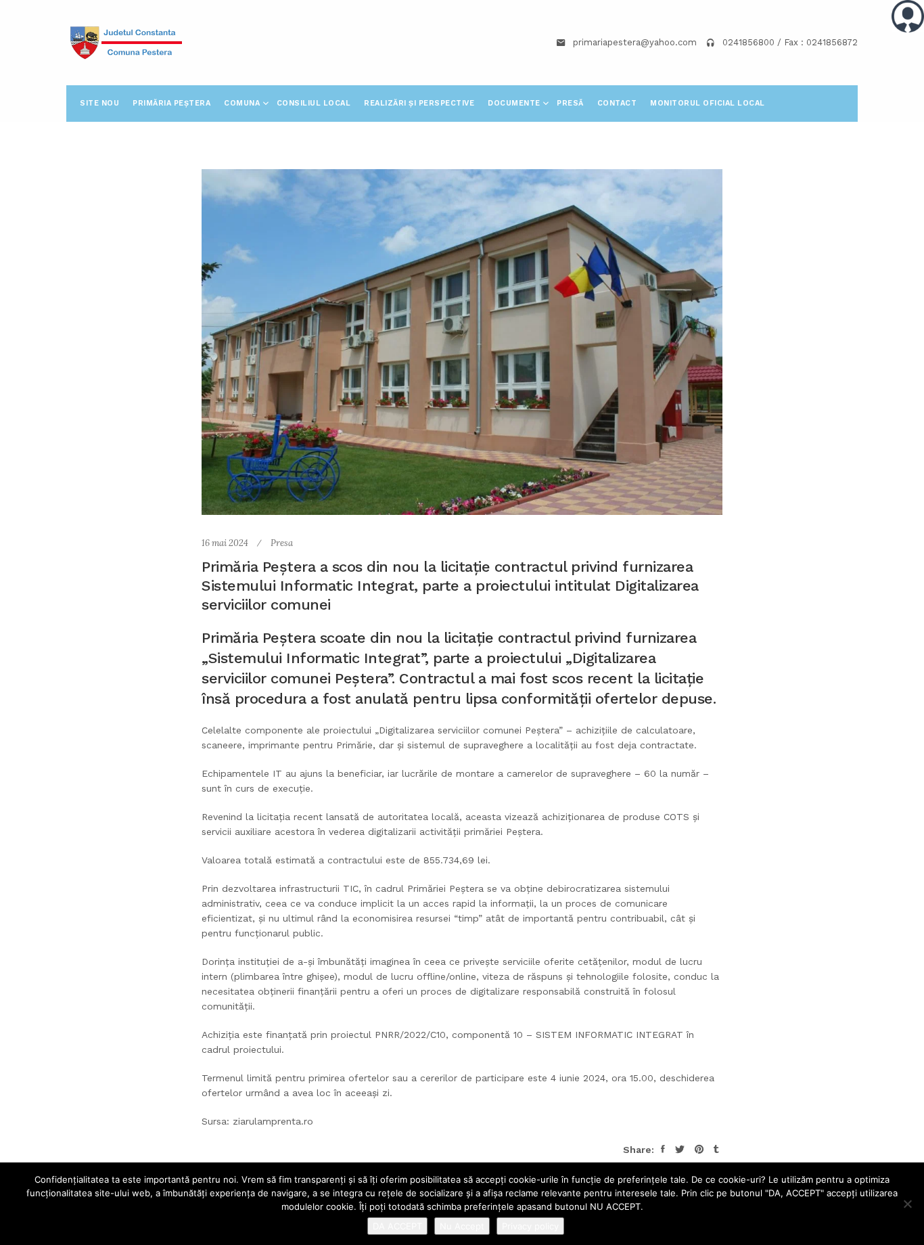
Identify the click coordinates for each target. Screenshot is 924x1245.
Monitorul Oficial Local (707, 103)
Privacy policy (530, 1226)
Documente (515, 103)
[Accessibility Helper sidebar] (908, 16)
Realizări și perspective (419, 103)
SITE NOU (99, 103)
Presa (282, 543)
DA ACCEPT (397, 1226)
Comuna (243, 103)
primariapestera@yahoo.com (635, 42)
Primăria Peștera (171, 103)
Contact (617, 103)
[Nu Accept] (907, 1203)
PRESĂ (570, 103)
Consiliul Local (314, 103)
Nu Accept (462, 1226)
